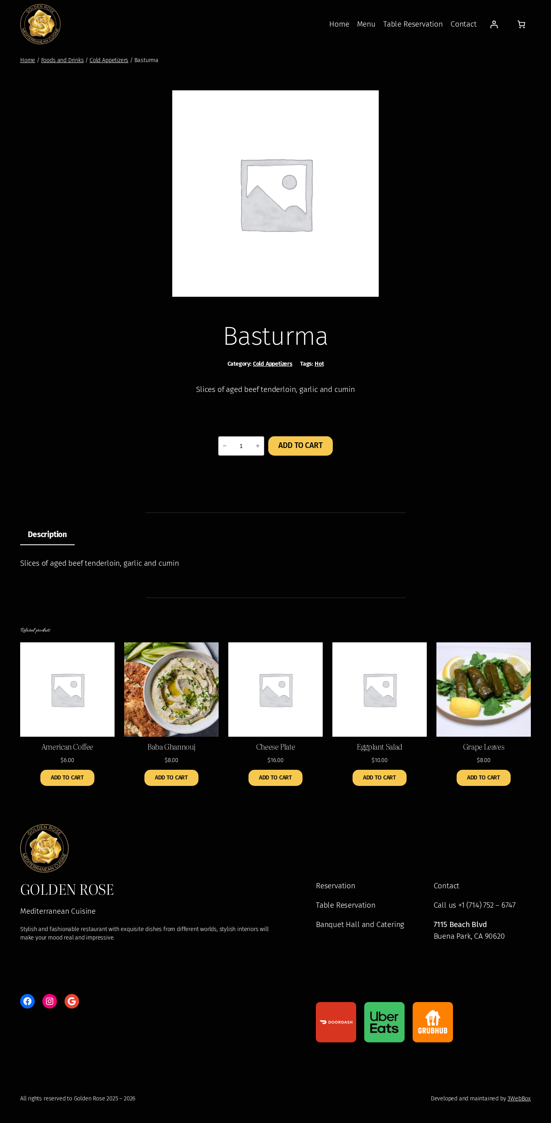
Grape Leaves (483, 746)
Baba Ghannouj (171, 746)
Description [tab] (47, 534)
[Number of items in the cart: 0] (521, 24)
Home (27, 60)
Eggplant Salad (380, 746)
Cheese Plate (275, 746)
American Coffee (67, 746)
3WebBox (519, 1098)
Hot (319, 363)
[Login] (494, 24)
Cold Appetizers (109, 60)
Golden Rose (67, 888)
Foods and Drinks (62, 60)
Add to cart (300, 445)
